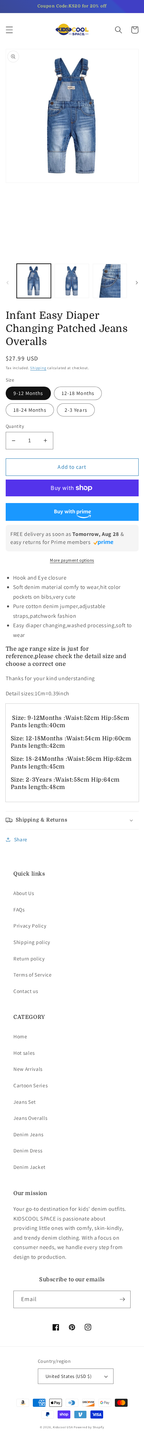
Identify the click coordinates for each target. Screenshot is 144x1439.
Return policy (29, 958)
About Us (23, 893)
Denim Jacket (29, 1166)
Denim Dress (27, 1150)
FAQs (19, 909)
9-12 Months (28, 393)
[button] (9, 30)
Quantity (15, 426)
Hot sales (24, 1052)
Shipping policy (31, 942)
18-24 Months (29, 409)
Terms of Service (32, 974)
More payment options (72, 560)
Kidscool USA (63, 1427)
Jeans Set (24, 1101)
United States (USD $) (68, 1376)
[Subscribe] (122, 1299)
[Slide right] (136, 283)
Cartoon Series (30, 1085)
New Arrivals (28, 1068)
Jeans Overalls (30, 1117)
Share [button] (20, 839)
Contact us (25, 991)
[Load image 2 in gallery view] (72, 281)
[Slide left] (7, 283)
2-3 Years (76, 409)
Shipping (38, 367)
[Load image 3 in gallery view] (110, 281)
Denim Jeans (28, 1134)
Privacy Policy (29, 925)
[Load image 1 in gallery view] (34, 281)
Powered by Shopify (89, 1427)
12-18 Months (78, 393)
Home (20, 1036)
